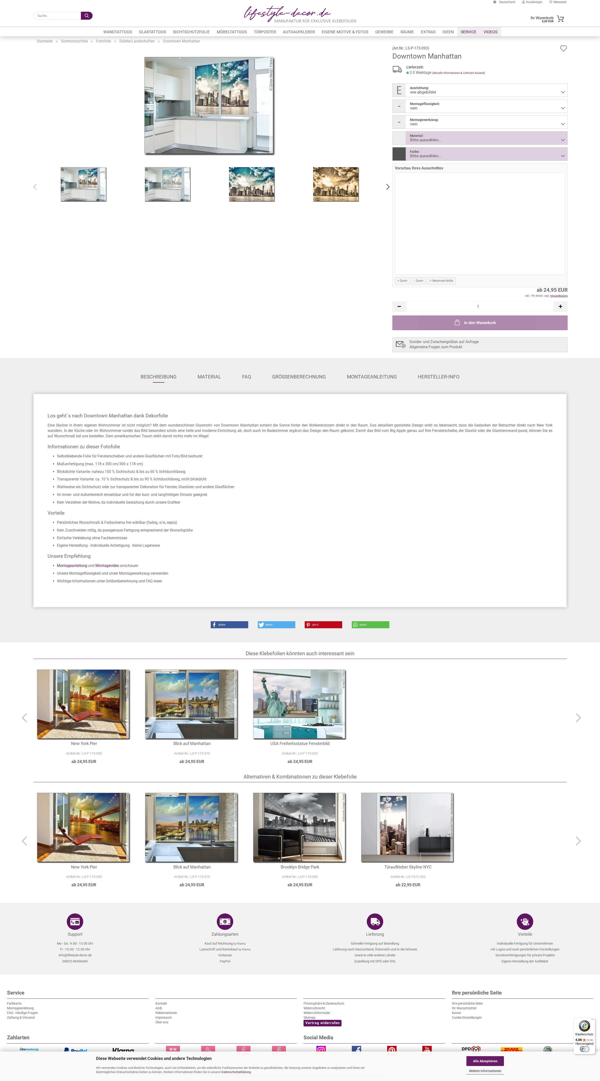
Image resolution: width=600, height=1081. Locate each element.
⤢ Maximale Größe (441, 280)
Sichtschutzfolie (191, 32)
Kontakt (161, 1003)
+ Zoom (402, 280)
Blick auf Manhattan (192, 743)
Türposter (265, 32)
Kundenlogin (533, 2)
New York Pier (84, 743)
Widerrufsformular (317, 1013)
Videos (490, 32)
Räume (407, 32)
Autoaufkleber (299, 32)
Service (468, 32)
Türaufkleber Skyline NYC (408, 866)
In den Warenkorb (480, 322)
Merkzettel (559, 2)
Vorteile (525, 934)
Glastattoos (152, 32)
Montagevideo (107, 565)
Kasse (456, 1013)
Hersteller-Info (438, 377)
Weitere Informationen (485, 1071)
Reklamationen (166, 1013)
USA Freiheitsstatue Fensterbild (300, 743)
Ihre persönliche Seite (467, 1003)
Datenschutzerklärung (236, 1072)
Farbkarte (14, 1003)
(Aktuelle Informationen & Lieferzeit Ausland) (458, 73)
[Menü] (592, 1020)
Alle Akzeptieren (485, 1061)
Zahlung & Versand (21, 1017)
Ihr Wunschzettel (464, 1008)
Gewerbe (384, 32)
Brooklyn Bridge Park (300, 866)
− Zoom (418, 280)
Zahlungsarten (225, 934)
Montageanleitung (372, 377)
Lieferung (375, 934)
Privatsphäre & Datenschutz (324, 1003)
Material (209, 377)
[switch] (584, 1049)
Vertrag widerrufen (322, 1023)
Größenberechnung (299, 377)
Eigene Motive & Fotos (345, 32)
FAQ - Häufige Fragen (22, 1013)
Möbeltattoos (232, 32)
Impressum (163, 1017)
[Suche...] (87, 16)
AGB (158, 1008)
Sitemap (309, 1017)
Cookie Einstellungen (467, 1017)
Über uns (161, 1022)
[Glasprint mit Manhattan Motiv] (210, 106)
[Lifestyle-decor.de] (300, 14)
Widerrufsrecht (314, 1008)
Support (75, 934)
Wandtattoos (117, 32)
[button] (386, 187)
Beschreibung (158, 377)
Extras (428, 32)
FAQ (246, 377)
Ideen (448, 32)
